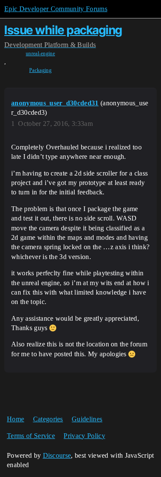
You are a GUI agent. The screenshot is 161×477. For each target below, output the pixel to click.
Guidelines (87, 419)
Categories (48, 419)
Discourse (57, 455)
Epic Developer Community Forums (55, 8)
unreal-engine (40, 54)
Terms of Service (31, 435)
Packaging (40, 70)
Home (15, 419)
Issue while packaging (63, 30)
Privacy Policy (84, 435)
